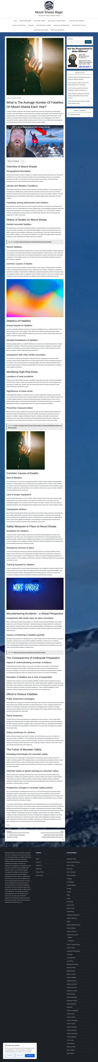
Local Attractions (18, 25)
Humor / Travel (71, 947)
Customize (10, 1055)
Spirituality (70, 1007)
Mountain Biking (71, 967)
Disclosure (39, 868)
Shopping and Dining (41, 30)
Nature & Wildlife (71, 977)
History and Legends (76, 20)
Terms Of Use (39, 875)
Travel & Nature (71, 1023)
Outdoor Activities (79, 25)
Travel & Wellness (72, 1037)
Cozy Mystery (70, 882)
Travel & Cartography (72, 1010)
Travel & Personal (71, 1030)
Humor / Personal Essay (73, 944)
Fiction (68, 898)
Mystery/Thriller (71, 971)
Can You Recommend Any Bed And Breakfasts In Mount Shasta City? (78, 89)
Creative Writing (71, 885)
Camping (69, 878)
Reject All (20, 1055)
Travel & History (71, 1017)
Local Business (71, 957)
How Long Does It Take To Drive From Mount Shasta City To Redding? (78, 84)
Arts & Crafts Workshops (73, 862)
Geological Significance (56, 20)
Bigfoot (70, 937)
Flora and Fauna (39, 20)
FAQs (15, 20)
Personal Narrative (72, 997)
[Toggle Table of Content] (21, 161)
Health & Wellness (72, 918)
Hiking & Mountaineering (73, 924)
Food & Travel (70, 908)
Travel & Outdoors (72, 1027)
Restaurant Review (72, 1000)
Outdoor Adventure (72, 984)
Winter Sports (70, 1053)
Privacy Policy (40, 872)
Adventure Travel (71, 859)
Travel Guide (70, 1040)
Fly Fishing (70, 901)
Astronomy (70, 868)
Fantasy (69, 892)
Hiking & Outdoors (72, 931)
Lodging (31, 25)
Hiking (68, 921)
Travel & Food (70, 1013)
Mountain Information (61, 25)
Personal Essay (71, 994)
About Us (38, 862)
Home (37, 859)
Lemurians (71, 940)
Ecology (69, 888)
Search (70, 39)
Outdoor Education (72, 987)
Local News (70, 961)
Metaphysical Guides (43, 25)
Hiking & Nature (71, 928)
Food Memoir (70, 911)
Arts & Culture (70, 865)
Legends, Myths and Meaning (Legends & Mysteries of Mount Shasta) (79, 78)
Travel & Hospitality (72, 1020)
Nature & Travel (71, 974)
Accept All (30, 1055)
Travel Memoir (70, 1043)
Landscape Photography (73, 951)
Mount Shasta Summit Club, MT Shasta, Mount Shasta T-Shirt (79, 102)
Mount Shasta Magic (49, 12)
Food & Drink (70, 905)
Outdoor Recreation (72, 990)
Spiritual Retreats (57, 30)
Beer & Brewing (71, 872)
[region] (20, 1051)
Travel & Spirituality (72, 1033)
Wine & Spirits (70, 1050)
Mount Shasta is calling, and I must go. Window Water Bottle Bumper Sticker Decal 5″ (79, 96)
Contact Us (39, 865)
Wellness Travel (71, 1046)
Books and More (25, 20)
